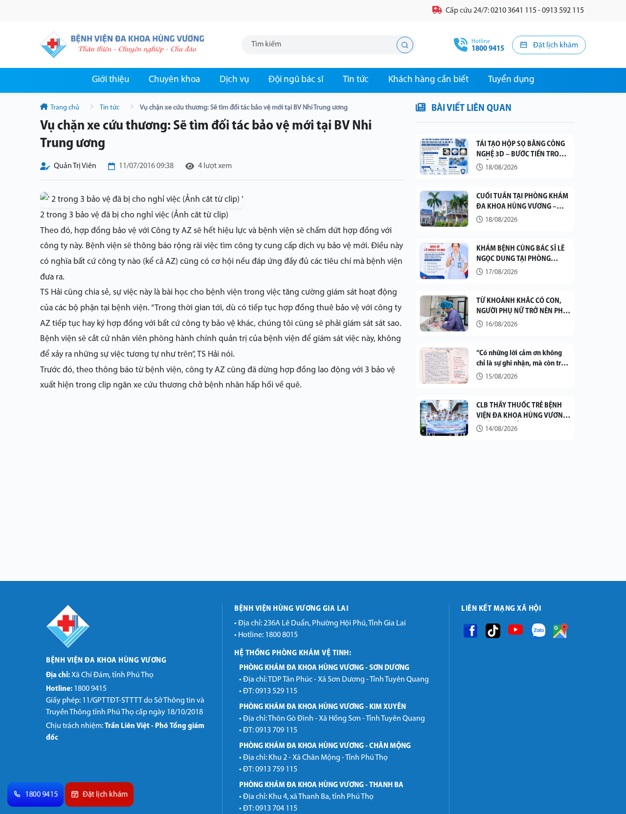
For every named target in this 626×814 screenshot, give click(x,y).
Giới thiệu (110, 80)
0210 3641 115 (514, 11)
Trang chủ (65, 107)
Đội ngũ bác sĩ (295, 80)
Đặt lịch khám (555, 45)
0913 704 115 (276, 809)
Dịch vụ (234, 80)
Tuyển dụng (511, 80)
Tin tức (356, 80)
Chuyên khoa (174, 80)
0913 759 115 (276, 769)
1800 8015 (281, 635)
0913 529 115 (276, 691)
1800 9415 (76, 689)
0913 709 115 (276, 730)
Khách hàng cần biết (428, 80)
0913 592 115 (563, 11)
